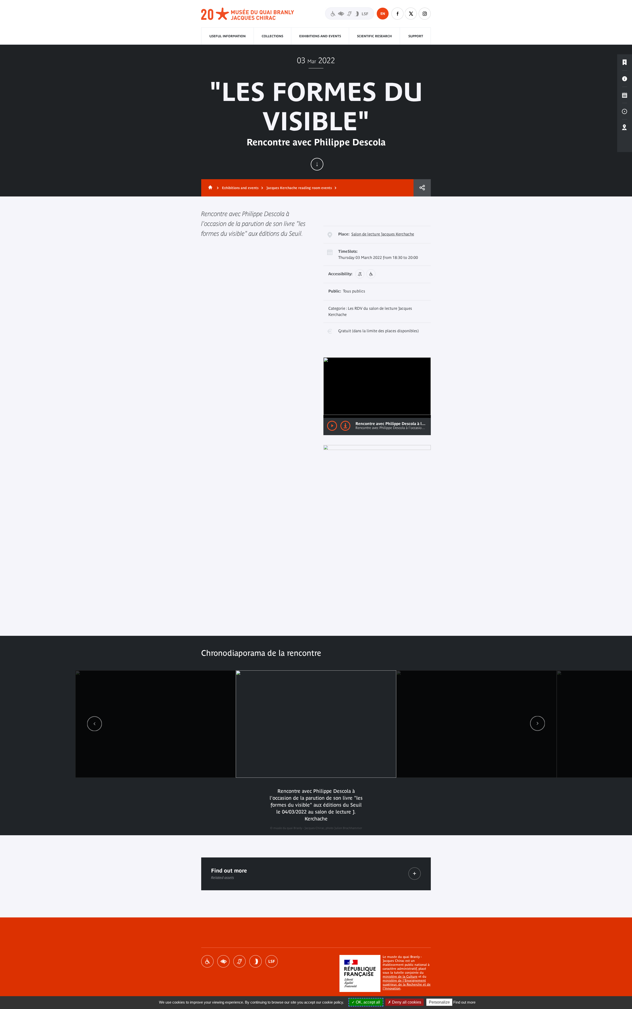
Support (415, 36)
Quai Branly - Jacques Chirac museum (248, 14)
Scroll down (317, 164)
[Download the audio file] (345, 426)
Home (209, 187)
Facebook (397, 13)
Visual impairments (223, 961)
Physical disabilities (207, 961)
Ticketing (624, 62)
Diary (624, 95)
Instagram (424, 13)
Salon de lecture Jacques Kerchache (382, 234)
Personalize (439, 1002)
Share (422, 187)
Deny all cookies (406, 1002)
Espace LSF (271, 961)
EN (382, 14)
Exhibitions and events (320, 36)
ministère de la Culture (400, 976)
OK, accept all (367, 1002)
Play (332, 426)
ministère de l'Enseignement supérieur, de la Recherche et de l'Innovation (407, 984)
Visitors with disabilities (349, 13)
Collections (272, 36)
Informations (624, 79)
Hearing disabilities (239, 961)
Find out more (464, 1002)
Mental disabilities (255, 961)
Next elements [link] (537, 723)
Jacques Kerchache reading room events (299, 188)
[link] (94, 723)
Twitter (411, 13)
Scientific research (374, 36)
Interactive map (624, 127)
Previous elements (94, 723)
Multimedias (624, 111)
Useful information (227, 36)
